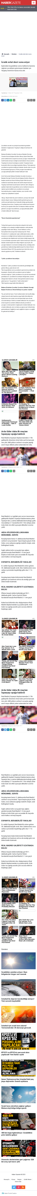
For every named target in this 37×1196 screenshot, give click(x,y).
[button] (28, 100)
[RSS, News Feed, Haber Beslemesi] (23, 1187)
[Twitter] (5, 100)
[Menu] (33, 2)
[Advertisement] (18, 32)
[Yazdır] (14, 100)
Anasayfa (6, 1179)
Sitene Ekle (18, 1181)
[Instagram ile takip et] (18, 1187)
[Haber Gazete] (11, 2)
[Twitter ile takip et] (14, 1187)
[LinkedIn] (8, 100)
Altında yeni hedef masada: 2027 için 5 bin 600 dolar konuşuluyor (20, 8)
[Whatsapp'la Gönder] (11, 100)
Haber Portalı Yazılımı (10, 1193)
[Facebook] (2, 100)
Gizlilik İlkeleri (27, 1179)
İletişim (19, 1179)
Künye (13, 1179)
